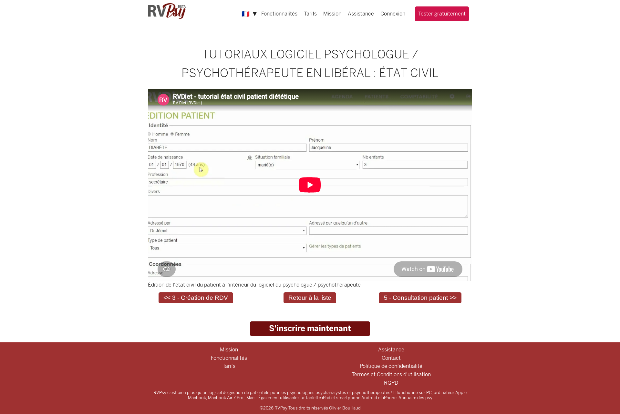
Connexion (392, 14)
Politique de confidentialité (391, 366)
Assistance (361, 14)
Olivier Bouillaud (345, 408)
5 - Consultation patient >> (420, 297)
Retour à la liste (309, 297)
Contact (391, 358)
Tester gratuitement (442, 14)
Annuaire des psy (415, 397)
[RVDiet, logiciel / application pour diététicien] (167, 10)
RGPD (391, 383)
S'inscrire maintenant (310, 328)
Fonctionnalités (279, 14)
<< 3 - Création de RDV (195, 297)
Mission (332, 14)
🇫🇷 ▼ (250, 13)
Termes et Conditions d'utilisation (391, 374)
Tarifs (310, 14)
